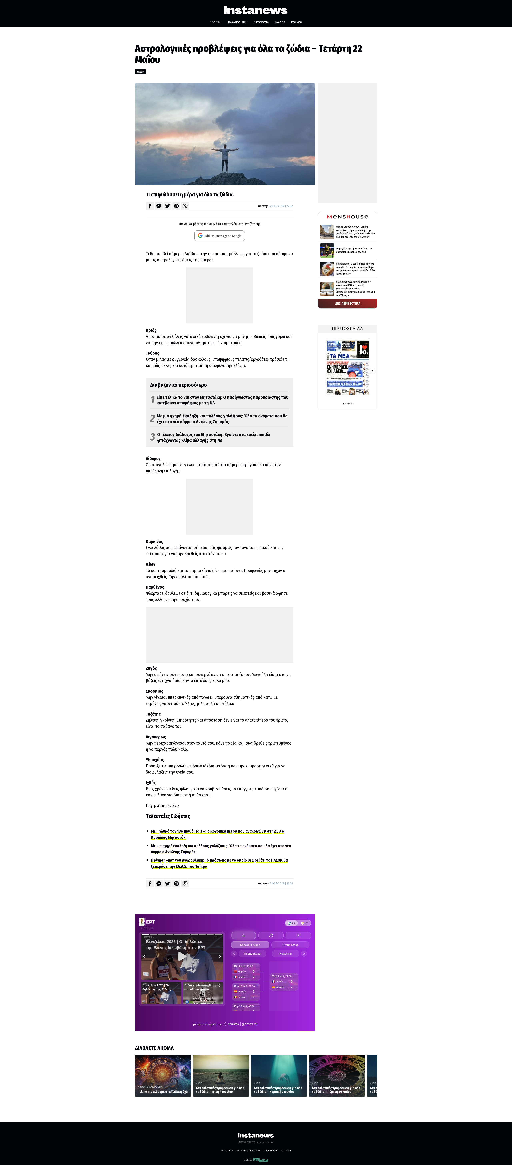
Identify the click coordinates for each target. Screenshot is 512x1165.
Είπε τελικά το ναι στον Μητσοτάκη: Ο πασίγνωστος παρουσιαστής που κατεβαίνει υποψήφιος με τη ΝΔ (219, 400)
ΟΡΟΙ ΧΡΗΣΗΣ (271, 1150)
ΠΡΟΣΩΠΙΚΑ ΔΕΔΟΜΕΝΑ (248, 1150)
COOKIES (286, 1150)
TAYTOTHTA (227, 1150)
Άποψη (141, 1086)
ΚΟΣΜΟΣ (296, 22)
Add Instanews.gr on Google (222, 236)
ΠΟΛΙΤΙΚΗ (216, 22)
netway (263, 206)
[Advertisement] (219, 295)
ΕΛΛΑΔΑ (280, 22)
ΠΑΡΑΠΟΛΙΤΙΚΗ (237, 22)
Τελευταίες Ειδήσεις (168, 816)
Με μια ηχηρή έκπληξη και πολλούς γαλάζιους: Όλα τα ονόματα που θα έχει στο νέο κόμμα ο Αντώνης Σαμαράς (219, 419)
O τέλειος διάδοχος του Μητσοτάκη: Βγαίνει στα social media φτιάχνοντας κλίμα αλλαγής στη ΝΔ (210, 437)
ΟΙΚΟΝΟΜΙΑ (261, 22)
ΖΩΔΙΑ (140, 72)
